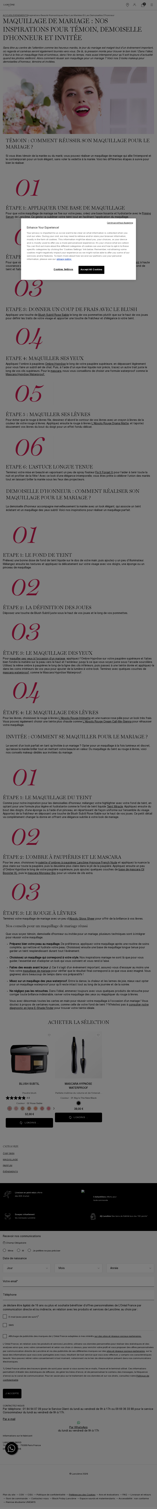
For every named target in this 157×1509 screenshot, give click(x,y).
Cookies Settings (63, 269)
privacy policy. (64, 259)
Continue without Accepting (120, 223)
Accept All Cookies (91, 270)
